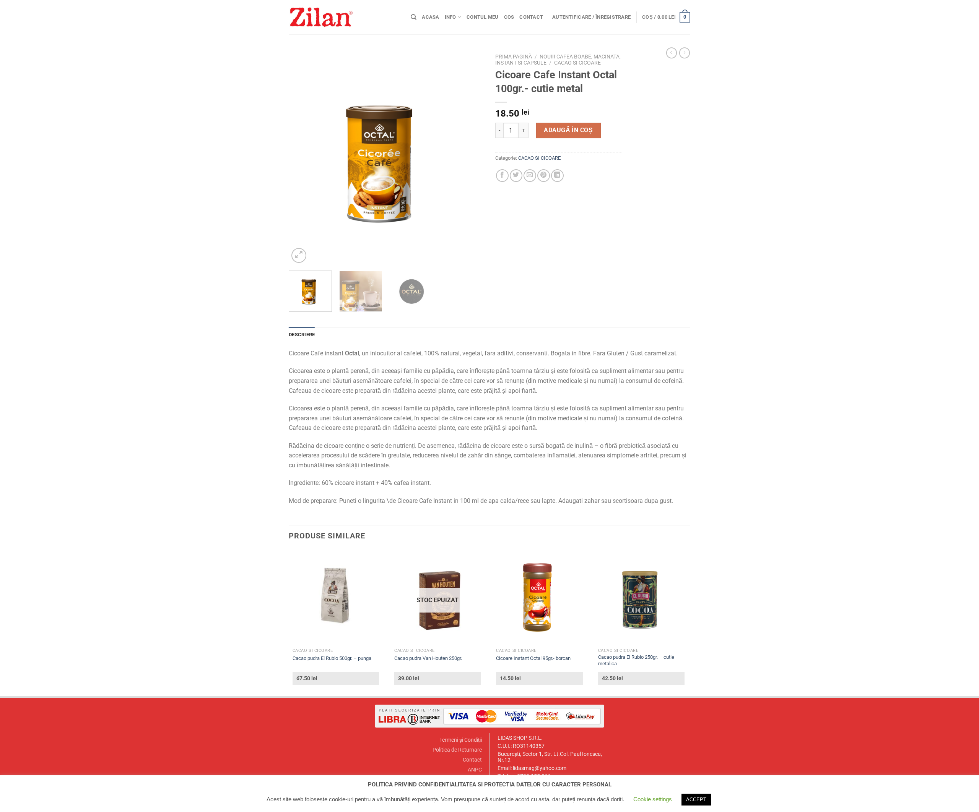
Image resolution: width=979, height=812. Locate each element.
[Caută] (413, 17)
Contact (531, 17)
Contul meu (483, 17)
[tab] (302, 334)
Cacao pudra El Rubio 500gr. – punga (332, 658)
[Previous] (302, 157)
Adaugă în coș (568, 130)
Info (450, 17)
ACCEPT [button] (696, 799)
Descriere (302, 334)
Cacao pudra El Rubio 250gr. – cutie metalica (636, 660)
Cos (509, 17)
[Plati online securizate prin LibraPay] (489, 715)
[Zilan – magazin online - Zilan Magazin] (344, 17)
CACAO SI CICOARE (577, 63)
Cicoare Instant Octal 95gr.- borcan (533, 658)
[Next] (470, 157)
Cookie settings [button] (652, 799)
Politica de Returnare (457, 750)
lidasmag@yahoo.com (539, 768)
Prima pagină (513, 56)
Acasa (430, 17)
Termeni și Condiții (460, 740)
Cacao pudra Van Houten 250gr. (428, 658)
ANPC (475, 770)
